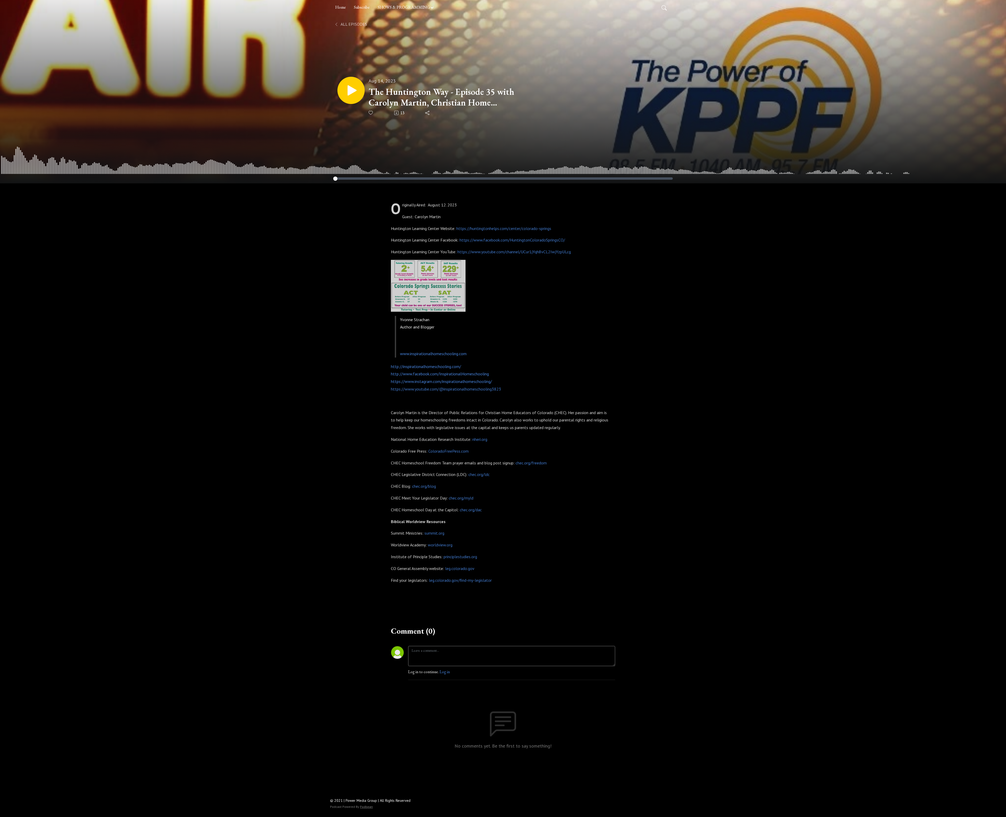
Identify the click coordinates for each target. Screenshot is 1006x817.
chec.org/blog (424, 486)
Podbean (366, 807)
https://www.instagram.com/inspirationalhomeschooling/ (441, 381)
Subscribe (362, 7)
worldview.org (440, 544)
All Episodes (353, 24)
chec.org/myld (461, 498)
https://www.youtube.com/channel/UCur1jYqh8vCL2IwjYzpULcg (514, 251)
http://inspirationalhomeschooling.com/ (426, 366)
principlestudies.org (460, 556)
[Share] (428, 113)
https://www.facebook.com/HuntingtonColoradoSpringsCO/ (512, 240)
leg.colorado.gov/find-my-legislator (460, 580)
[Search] (664, 7)
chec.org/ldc (479, 474)
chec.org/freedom (531, 462)
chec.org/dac (471, 509)
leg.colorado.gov (459, 568)
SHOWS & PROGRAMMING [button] (404, 7)
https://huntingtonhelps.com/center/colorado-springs (503, 228)
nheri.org (479, 439)
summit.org (434, 533)
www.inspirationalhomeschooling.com (433, 353)
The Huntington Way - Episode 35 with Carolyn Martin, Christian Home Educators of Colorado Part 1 (441, 97)
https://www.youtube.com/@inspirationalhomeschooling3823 (446, 389)
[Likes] (371, 113)
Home (340, 7)
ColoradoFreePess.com (448, 451)
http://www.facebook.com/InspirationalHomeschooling (440, 373)
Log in (445, 672)
